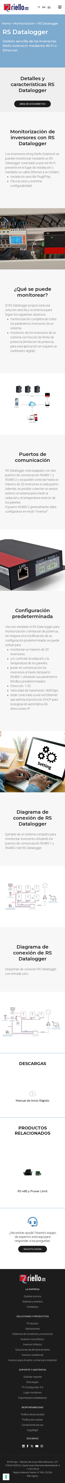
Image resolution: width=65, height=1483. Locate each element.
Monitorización (24, 23)
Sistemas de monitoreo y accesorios (32, 1334)
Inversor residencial (32, 1355)
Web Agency (32, 1476)
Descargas (32, 1382)
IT (39, 7)
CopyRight (32, 1430)
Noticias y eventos (33, 1301)
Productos (32, 1323)
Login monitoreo (32, 1392)
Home (6, 23)
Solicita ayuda (33, 1249)
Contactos (32, 1306)
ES (49, 7)
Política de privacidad (32, 1414)
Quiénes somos (32, 1296)
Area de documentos (32, 104)
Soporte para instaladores (32, 1397)
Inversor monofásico (32, 1339)
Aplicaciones (32, 1328)
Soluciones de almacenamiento (32, 1349)
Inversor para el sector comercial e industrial (32, 1360)
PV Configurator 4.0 (32, 1387)
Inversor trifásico (32, 1344)
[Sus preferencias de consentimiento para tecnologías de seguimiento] (6, 1477)
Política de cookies (32, 1419)
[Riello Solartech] (16, 7)
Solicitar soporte (32, 1376)
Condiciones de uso (33, 1425)
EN (43, 7)
